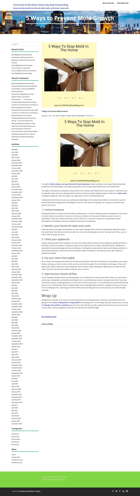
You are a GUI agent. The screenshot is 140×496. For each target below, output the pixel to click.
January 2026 (16, 160)
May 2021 (15, 291)
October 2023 (16, 224)
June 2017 (15, 408)
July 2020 (14, 317)
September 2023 (17, 227)
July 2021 (14, 285)
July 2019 (14, 349)
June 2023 (15, 232)
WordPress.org (17, 462)
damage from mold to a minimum (56, 305)
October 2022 (16, 248)
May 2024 (15, 205)
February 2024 (16, 213)
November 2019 (17, 338)
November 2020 (17, 306)
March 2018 (15, 386)
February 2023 (16, 240)
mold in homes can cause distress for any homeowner (70, 184)
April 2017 (15, 413)
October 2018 (16, 370)
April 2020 (15, 325)
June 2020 (15, 320)
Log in (14, 454)
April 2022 (15, 264)
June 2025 (15, 179)
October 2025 (16, 168)
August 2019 (16, 346)
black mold (122, 193)
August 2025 (16, 173)
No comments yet (49, 317)
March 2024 (15, 211)
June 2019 (15, 352)
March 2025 (15, 184)
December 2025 (17, 163)
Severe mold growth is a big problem (66, 302)
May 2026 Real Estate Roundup (22, 73)
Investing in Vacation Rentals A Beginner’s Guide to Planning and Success (23, 60)
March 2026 (15, 157)
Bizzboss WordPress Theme (30, 491)
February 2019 (16, 360)
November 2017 (17, 397)
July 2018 (14, 378)
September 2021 (17, 280)
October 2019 (16, 341)
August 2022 (16, 253)
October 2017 (16, 400)
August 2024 (16, 200)
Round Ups (15, 444)
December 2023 (17, 219)
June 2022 (15, 259)
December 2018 (17, 365)
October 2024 (16, 195)
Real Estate (15, 442)
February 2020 (16, 330)
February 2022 (16, 269)
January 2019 (16, 362)
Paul (57, 116)
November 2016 (17, 424)
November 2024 (17, 192)
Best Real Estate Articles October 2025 (25, 110)
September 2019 (17, 344)
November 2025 (17, 165)
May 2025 (15, 181)
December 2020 (17, 304)
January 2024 (16, 216)
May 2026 (15, 155)
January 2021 (16, 301)
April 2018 (15, 384)
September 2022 (17, 251)
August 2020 (16, 314)
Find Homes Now (122, 3)
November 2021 (17, 277)
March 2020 (15, 328)
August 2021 (16, 283)
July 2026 (14, 149)
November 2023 (17, 221)
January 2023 (16, 243)
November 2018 (17, 368)
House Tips (15, 436)
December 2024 (17, 189)
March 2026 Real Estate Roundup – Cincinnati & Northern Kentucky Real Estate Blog (24, 86)
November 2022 (17, 245)
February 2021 (16, 299)
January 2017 (16, 421)
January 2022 (16, 272)
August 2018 (16, 376)
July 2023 (14, 229)
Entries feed (16, 457)
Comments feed (17, 460)
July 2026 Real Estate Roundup (22, 55)
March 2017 (15, 416)
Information (16, 439)
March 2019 (15, 357)
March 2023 (15, 237)
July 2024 (14, 203)
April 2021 (15, 293)
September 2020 (17, 312)
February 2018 (16, 389)
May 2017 (15, 410)
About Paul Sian (108, 3)
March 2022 (15, 267)
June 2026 (15, 152)
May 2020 (15, 322)
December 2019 (17, 336)
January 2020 (16, 333)
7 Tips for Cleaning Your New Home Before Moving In (23, 136)
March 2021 (15, 296)
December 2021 (17, 275)
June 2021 (15, 288)
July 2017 (14, 405)
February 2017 (16, 418)
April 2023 (15, 235)
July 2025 (14, 176)
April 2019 (15, 354)
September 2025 (17, 171)
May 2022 (15, 261)
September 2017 (17, 402)
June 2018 (15, 381)
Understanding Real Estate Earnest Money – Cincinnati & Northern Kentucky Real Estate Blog (24, 120)
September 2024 (17, 197)
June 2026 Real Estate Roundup (22, 65)
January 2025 (16, 187)
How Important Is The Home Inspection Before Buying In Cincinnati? (23, 126)
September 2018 (17, 373)
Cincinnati (15, 434)
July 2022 (14, 256)
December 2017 (17, 394)
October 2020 (16, 309)
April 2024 (15, 208)
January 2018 (16, 392)
